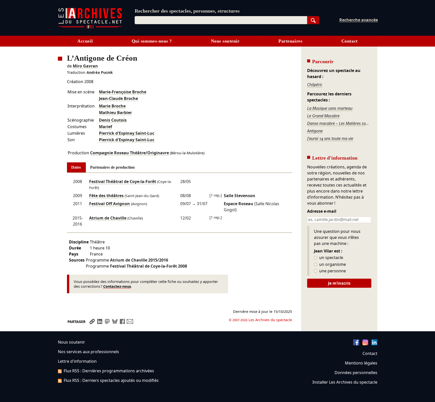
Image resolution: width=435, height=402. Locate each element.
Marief (105, 126)
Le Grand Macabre (323, 116)
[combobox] (221, 20)
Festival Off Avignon (109, 203)
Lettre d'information (77, 361)
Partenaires (290, 41)
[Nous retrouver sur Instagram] (365, 344)
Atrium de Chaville (107, 218)
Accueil (85, 41)
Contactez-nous (117, 286)
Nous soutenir (225, 41)
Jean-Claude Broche (118, 98)
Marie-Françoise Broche (122, 92)
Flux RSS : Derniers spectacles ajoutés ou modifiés (111, 380)
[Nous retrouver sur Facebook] (356, 344)
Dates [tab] (76, 167)
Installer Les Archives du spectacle (344, 382)
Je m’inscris (339, 283)
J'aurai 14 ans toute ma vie (330, 138)
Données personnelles (356, 372)
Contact (349, 41)
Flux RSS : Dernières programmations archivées (109, 371)
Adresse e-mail (321, 211)
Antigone (315, 131)
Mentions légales (361, 363)
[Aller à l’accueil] (90, 27)
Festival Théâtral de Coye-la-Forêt (122, 181)
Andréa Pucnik (100, 72)
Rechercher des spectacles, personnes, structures (187, 11)
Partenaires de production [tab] (112, 167)
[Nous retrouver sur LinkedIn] (374, 344)
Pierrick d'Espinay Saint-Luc (126, 133)
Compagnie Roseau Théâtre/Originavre (129, 153)
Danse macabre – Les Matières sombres (339, 123)
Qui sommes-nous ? (152, 41)
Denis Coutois (113, 120)
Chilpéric (314, 84)
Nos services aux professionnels (88, 351)
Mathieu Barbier (115, 112)
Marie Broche (112, 106)
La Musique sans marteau (329, 108)
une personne (332, 271)
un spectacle (330, 257)
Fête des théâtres (106, 195)
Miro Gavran (85, 66)
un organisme (332, 264)
